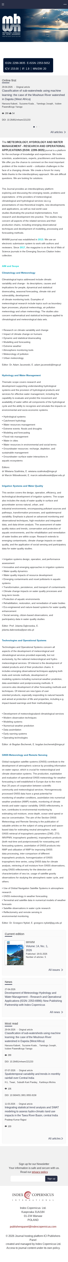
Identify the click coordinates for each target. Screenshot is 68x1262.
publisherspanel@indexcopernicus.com (33, 1226)
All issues (55, 969)
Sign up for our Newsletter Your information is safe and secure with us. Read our (34, 1168)
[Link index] (33, 1195)
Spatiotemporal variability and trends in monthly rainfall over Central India (32, 1076)
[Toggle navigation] (3, 4)
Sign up (51, 1178)
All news (55, 1012)
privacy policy (40, 1172)
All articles (57, 132)
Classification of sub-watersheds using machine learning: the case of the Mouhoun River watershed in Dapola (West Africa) (33, 95)
